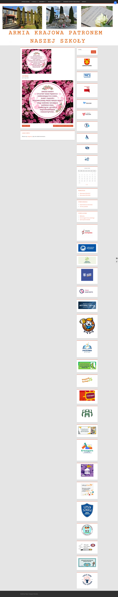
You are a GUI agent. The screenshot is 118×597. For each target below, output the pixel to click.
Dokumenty (42, 1)
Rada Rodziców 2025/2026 (86, 204)
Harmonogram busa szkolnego (87, 218)
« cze (87, 184)
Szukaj (79, 49)
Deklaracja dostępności (54, 1)
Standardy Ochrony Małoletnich (71, 1)
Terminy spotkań (84, 206)
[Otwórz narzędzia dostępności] (115, 2)
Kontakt (84, 1)
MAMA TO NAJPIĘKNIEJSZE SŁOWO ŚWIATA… (63, 126)
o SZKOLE (34, 1)
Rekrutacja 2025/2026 (85, 195)
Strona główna (25, 1)
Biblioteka (82, 216)
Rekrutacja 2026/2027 (85, 193)
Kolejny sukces (26, 126)
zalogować (29, 136)
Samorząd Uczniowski (85, 219)
